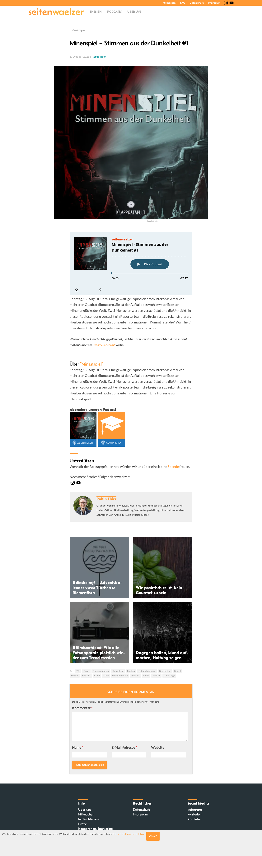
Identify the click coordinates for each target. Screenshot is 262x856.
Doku (86, 670)
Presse (82, 824)
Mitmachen (169, 2)
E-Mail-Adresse (124, 747)
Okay (153, 836)
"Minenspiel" (91, 364)
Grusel (177, 670)
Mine (106, 675)
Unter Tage (169, 675)
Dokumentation (101, 670)
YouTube (194, 819)
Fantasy (131, 670)
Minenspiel (79, 30)
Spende (173, 466)
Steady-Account (104, 345)
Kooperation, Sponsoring (95, 829)
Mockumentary (120, 675)
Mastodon (194, 814)
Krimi (97, 675)
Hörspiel (86, 675)
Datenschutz (197, 2)
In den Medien (88, 819)
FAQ (182, 2)
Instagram (195, 809)
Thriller (156, 675)
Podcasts (114, 11)
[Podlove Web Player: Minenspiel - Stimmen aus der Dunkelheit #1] (131, 263)
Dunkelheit (118, 670)
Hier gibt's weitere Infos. (129, 834)
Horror (74, 675)
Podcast (135, 675)
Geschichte (164, 670)
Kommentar (82, 708)
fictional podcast (147, 670)
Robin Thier (99, 56)
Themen (95, 11)
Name (77, 747)
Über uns (134, 11)
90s (78, 670)
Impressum (214, 2)
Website (157, 747)
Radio (146, 675)
